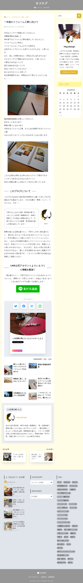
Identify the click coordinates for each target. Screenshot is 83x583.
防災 (70, 562)
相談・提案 (47, 359)
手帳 (59, 537)
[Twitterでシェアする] (16, 306)
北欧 (74, 526)
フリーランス (62, 518)
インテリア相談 (63, 500)
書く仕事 (60, 544)
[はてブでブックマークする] (32, 306)
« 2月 (60, 115)
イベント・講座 (63, 496)
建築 (73, 533)
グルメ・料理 (62, 507)
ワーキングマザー (63, 522)
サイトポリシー (34, 577)
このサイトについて (69, 72)
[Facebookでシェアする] (24, 306)
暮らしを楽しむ (63, 540)
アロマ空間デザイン (63, 493)
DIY (59, 482)
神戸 (59, 548)
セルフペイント (63, 511)
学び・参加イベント (70, 529)
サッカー (73, 507)
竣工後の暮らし (63, 555)
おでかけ (73, 486)
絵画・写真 (61, 559)
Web (74, 482)
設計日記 (61, 562)
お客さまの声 (62, 489)
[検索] (79, 16)
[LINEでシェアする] (40, 306)
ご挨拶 (72, 489)
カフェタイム (62, 504)
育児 (70, 559)
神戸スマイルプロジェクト (66, 551)
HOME (42, 573)
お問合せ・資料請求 (47, 577)
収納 (59, 529)
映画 (73, 537)
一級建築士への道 (63, 526)
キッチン (73, 504)
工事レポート (62, 533)
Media (67, 482)
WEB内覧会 (62, 486)
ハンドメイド (62, 515)
